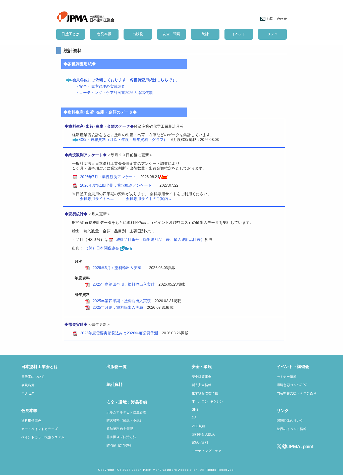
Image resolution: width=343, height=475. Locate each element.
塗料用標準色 (31, 421)
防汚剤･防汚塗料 (119, 445)
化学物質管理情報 (205, 393)
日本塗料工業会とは (39, 366)
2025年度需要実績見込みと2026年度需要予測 (119, 333)
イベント (239, 34)
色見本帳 (104, 34)
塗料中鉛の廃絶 (203, 434)
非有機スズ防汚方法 (121, 437)
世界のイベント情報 (292, 429)
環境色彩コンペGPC (292, 385)
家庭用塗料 (200, 442)
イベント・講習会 (293, 366)
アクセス (28, 393)
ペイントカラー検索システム (43, 437)
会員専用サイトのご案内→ (149, 198)
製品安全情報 (202, 385)
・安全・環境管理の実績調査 (100, 86)
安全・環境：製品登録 (126, 402)
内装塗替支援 (287, 393)
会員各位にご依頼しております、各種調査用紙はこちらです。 (126, 80)
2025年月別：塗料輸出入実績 (118, 307)
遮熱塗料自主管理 (119, 429)
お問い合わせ (277, 19)
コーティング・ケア (207, 451)
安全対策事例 (202, 377)
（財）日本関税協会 (102, 248)
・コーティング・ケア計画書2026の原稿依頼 (114, 92)
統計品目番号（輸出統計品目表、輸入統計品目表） (160, 239)
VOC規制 (198, 426)
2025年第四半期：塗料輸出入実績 (122, 301)
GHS (195, 409)
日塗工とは (70, 34)
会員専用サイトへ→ (93, 198)
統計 (205, 34)
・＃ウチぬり (307, 393)
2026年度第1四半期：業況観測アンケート (116, 185)
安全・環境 (171, 34)
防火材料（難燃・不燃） (124, 420)
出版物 (138, 34)
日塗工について (33, 377)
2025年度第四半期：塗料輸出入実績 (124, 284)
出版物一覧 (116, 366)
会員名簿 (28, 385)
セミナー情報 (287, 377)
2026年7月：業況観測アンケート (108, 177)
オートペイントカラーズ (39, 429)
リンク (272, 34)
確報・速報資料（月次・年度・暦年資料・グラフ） (123, 139)
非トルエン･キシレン (207, 401)
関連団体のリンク (290, 421)
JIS (194, 418)
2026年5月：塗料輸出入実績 (117, 268)
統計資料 (114, 384)
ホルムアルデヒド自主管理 (126, 412)
